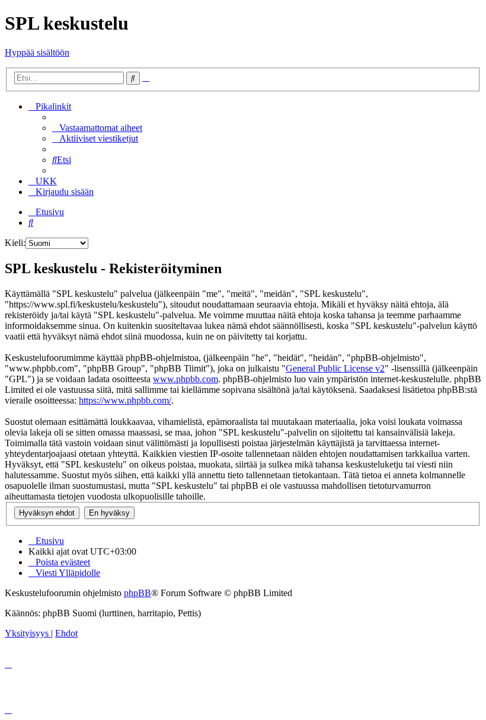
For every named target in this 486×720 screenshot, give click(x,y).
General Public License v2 (335, 368)
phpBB (137, 593)
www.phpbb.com (185, 379)
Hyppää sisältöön (37, 52)
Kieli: (15, 243)
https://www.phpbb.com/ (125, 400)
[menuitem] (97, 128)
